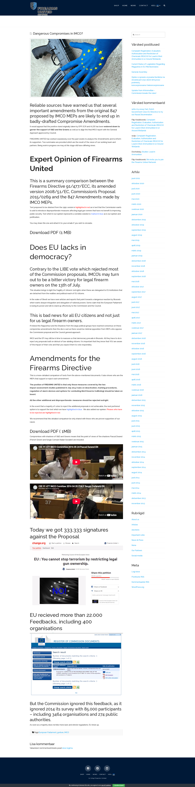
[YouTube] (107, 768)
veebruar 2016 (138, 390)
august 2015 (137, 416)
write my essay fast (140, 109)
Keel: (110, 774)
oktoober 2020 (138, 183)
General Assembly (139, 72)
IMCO (66, 732)
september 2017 (139, 292)
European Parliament (47, 732)
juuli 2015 (135, 421)
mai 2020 (135, 199)
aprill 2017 (136, 318)
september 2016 (139, 354)
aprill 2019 (136, 245)
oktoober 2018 (138, 271)
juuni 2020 (136, 194)
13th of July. (69, 285)
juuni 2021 (136, 178)
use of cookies (106, 785)
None (134, 545)
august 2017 (137, 297)
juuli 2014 (135, 478)
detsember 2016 (139, 338)
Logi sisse (136, 572)
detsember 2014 (139, 452)
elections (135, 530)
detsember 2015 (139, 400)
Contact (102, 774)
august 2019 (137, 235)
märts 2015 (136, 436)
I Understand (118, 785)
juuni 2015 (136, 426)
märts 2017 (136, 323)
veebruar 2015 (138, 442)
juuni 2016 (136, 369)
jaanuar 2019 (137, 256)
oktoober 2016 (138, 349)
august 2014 (137, 472)
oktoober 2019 (138, 225)
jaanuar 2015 (137, 447)
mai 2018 (135, 281)
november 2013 (138, 503)
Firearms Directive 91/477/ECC (60, 186)
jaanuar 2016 (137, 395)
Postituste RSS (138, 577)
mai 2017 (135, 312)
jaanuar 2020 (137, 214)
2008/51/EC (57, 191)
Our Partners (137, 550)
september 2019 (139, 230)
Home (88, 774)
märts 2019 (136, 251)
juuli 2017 (135, 302)
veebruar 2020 (138, 209)
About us (135, 519)
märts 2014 (136, 493)
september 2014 (139, 467)
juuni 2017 (136, 307)
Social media (137, 556)
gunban (60, 732)
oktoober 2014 (138, 462)
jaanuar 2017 (137, 333)
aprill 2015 (136, 431)
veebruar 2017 (138, 328)
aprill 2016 (136, 380)
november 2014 (138, 457)
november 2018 (138, 266)
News (95, 774)
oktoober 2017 (138, 287)
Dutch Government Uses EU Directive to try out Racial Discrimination (147, 112)
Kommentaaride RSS (140, 582)
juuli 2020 (136, 189)
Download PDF (44, 232)
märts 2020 (136, 204)
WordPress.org (138, 587)
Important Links (138, 535)
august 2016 (137, 359)
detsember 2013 (139, 498)
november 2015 (138, 405)
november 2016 (138, 343)
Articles (135, 525)
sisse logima (67, 748)
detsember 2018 (139, 261)
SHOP (82, 774)
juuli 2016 (135, 364)
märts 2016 (136, 385)
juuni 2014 (136, 483)
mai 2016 (135, 374)
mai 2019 (135, 240)
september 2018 (139, 276)
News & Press (137, 540)
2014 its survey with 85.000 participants (83, 709)
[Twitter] (97, 768)
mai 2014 (135, 488)
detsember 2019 (139, 220)
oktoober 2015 (138, 411)
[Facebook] (88, 768)
